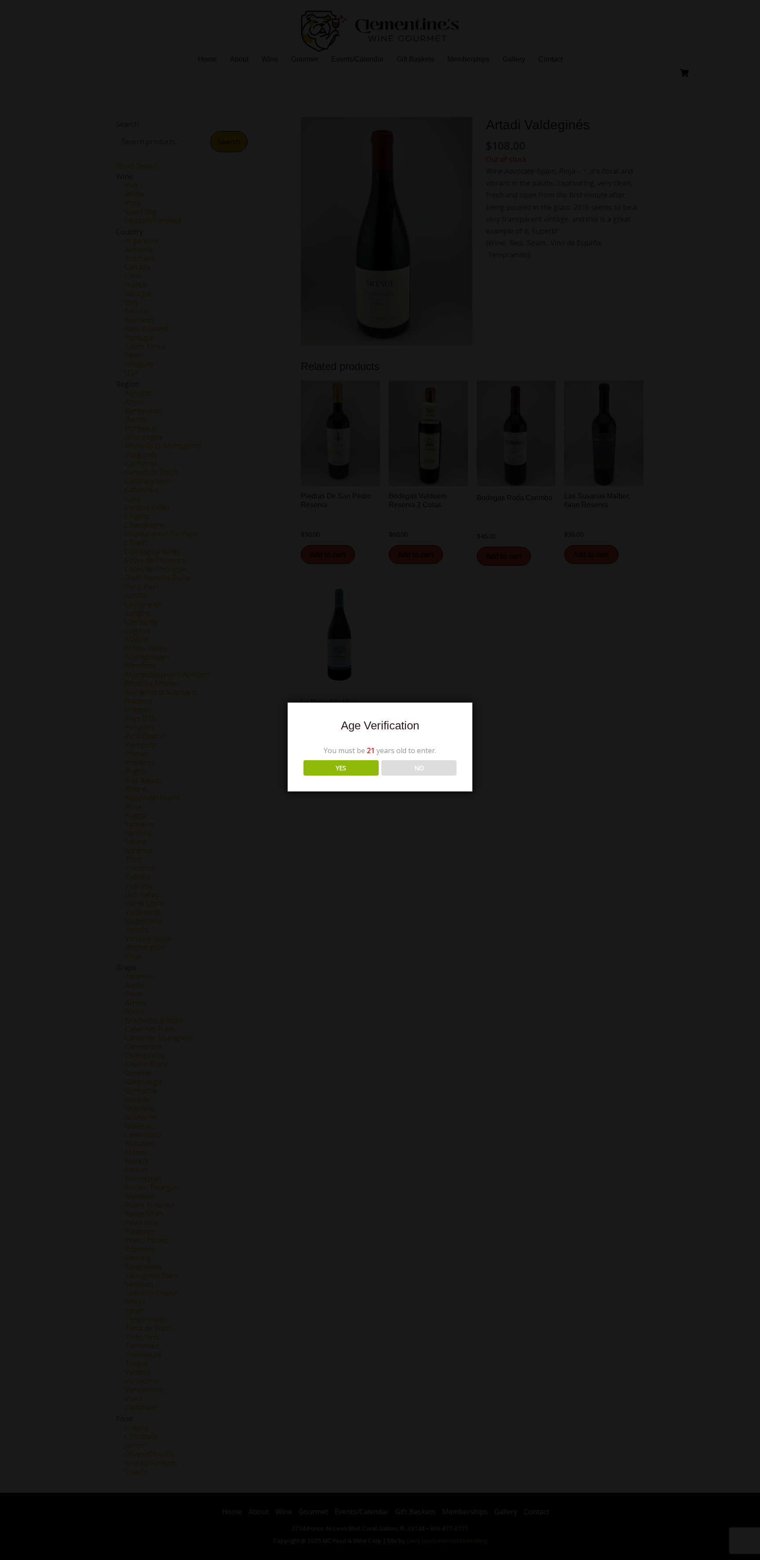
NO (419, 768)
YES (341, 768)
